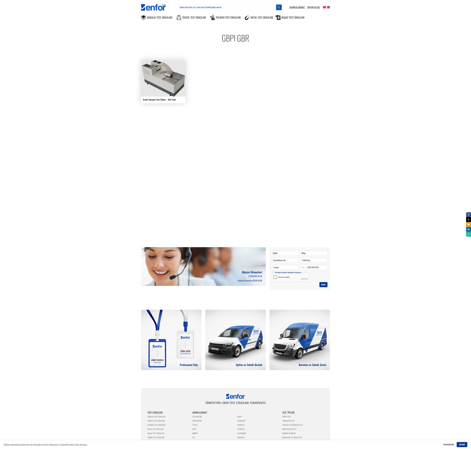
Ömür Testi (286, 416)
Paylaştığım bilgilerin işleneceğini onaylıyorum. (288, 272)
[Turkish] (324, 7)
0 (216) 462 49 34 (255, 276)
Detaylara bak (449, 444)
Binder (194, 433)
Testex (195, 425)
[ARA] (279, 7)
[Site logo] (155, 7)
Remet (239, 416)
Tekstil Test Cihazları (156, 420)
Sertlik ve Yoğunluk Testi (292, 425)
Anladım (462, 444)
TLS (193, 437)
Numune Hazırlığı (289, 433)
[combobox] (304, 267)
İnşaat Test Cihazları (155, 433)
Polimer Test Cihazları (156, 425)
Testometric (197, 416)
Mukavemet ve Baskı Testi (292, 437)
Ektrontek (241, 420)
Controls (241, 437)
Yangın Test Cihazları (155, 437)
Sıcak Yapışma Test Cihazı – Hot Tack (159, 99)
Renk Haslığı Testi (289, 429)
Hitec (194, 429)
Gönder (323, 284)
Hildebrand (241, 433)
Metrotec (241, 429)
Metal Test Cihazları (155, 429)
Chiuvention (197, 420)
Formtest (241, 425)
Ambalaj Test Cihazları (156, 416)
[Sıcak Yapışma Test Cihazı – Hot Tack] (163, 78)
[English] (328, 7)
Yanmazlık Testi (288, 420)
